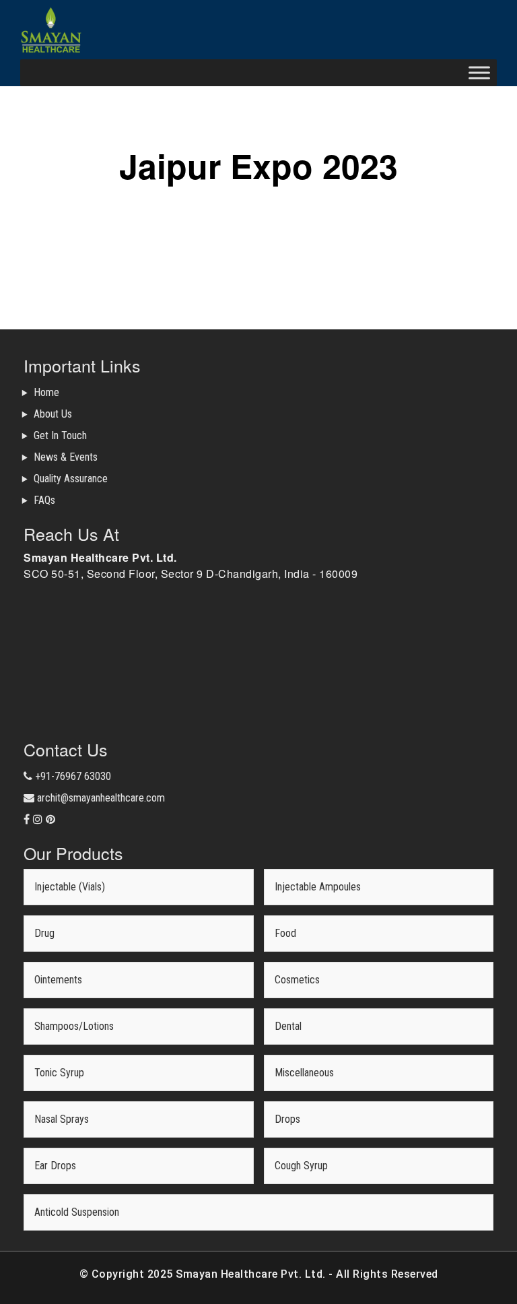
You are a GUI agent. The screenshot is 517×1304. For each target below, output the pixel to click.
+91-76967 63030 (71, 776)
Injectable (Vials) (69, 886)
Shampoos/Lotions (74, 1026)
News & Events (66, 457)
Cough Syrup (301, 1165)
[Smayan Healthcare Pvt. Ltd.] (51, 29)
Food (285, 933)
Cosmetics (297, 979)
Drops (287, 1119)
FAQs (44, 500)
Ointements (58, 979)
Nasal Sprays (61, 1119)
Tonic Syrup (59, 1072)
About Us (53, 414)
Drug (44, 933)
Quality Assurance (71, 478)
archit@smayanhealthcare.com (99, 797)
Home (46, 392)
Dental (288, 1026)
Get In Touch (60, 435)
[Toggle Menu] (479, 72)
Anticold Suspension (76, 1212)
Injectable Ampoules (318, 886)
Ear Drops (55, 1165)
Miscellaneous (304, 1072)
